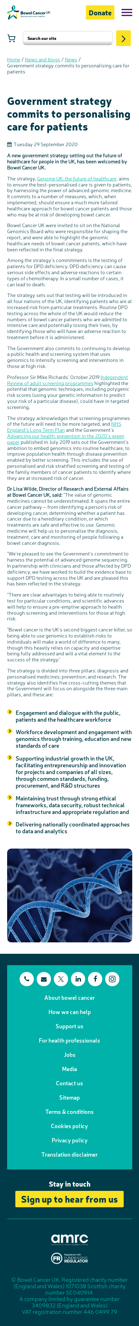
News (71, 59)
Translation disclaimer (69, 1154)
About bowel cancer (69, 997)
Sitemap (69, 1097)
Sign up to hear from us (69, 1198)
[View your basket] (11, 38)
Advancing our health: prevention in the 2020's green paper (65, 438)
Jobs (70, 1054)
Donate (100, 12)
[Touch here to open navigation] (127, 12)
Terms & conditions (69, 1111)
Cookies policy (69, 1126)
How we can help (69, 1011)
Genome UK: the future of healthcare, (77, 178)
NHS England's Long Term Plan (64, 426)
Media (69, 1068)
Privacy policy (70, 1140)
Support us (69, 1026)
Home (13, 59)
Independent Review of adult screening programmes (67, 380)
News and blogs (42, 59)
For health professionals (69, 1040)
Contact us (69, 1083)
